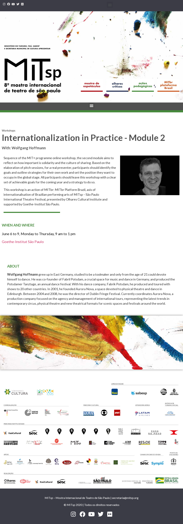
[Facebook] (8, 4)
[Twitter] (18, 4)
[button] (110, 5)
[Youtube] (13, 4)
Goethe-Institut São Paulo (23, 241)
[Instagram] (4, 4)
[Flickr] (22, 4)
